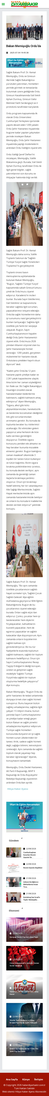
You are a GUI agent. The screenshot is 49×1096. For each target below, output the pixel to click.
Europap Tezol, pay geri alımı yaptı (24, 937)
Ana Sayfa (12, 1079)
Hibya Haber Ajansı (25, 1091)
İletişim (38, 1079)
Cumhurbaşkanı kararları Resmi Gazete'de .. (29, 854)
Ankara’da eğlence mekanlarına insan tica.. (30, 884)
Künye (26, 1079)
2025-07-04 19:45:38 (19, 52)
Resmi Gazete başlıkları (32, 868)
